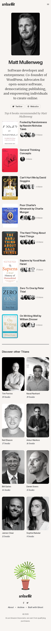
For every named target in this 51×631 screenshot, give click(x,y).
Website (34, 106)
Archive (20, 607)
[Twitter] (27, 603)
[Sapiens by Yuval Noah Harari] (25, 271)
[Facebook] (24, 603)
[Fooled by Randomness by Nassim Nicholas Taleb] (25, 132)
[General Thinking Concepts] (25, 160)
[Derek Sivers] (37, 471)
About (11, 607)
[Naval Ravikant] (37, 378)
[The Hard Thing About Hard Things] (25, 243)
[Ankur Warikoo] (37, 424)
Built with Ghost (35, 607)
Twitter (19, 106)
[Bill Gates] (13, 471)
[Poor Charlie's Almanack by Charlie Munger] (25, 215)
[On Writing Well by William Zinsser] (25, 326)
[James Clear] (13, 517)
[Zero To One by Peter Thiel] (25, 298)
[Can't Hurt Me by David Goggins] (25, 188)
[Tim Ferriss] (13, 378)
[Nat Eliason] (13, 424)
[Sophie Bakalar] (37, 517)
